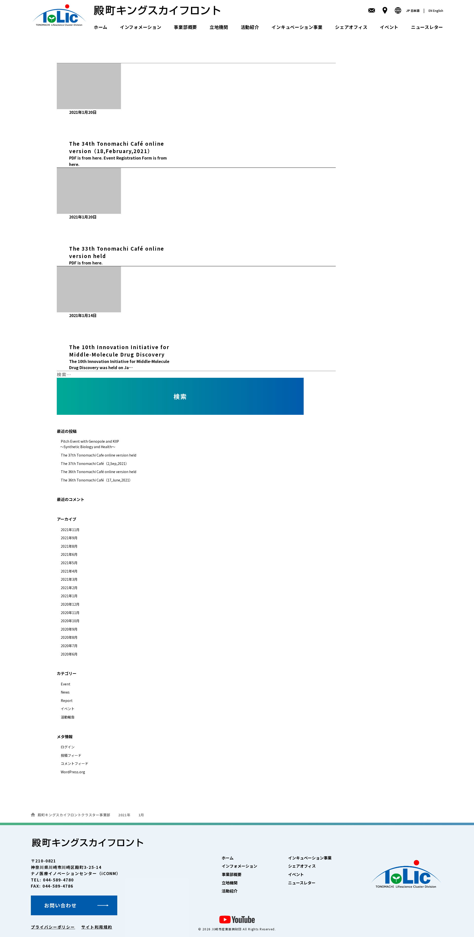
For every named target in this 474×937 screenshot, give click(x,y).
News (65, 692)
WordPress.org (73, 771)
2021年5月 (69, 562)
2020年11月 (70, 612)
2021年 (124, 814)
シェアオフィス (351, 27)
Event (85, 120)
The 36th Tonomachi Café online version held (98, 471)
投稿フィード (71, 755)
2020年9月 (69, 629)
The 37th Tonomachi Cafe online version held (98, 455)
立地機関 (219, 27)
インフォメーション (140, 27)
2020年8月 (69, 637)
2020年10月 (70, 620)
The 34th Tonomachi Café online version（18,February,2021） (116, 147)
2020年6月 (69, 654)
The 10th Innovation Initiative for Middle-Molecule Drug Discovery (119, 350)
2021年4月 (69, 571)
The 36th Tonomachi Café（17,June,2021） (97, 480)
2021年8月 (69, 546)
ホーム (100, 27)
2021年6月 (69, 554)
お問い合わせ (60, 905)
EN (436, 10)
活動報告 (68, 717)
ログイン (68, 746)
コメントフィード (74, 763)
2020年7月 (69, 645)
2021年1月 (69, 595)
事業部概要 (185, 27)
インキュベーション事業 (297, 27)
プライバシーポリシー (53, 927)
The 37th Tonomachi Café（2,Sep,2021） (95, 463)
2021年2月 (69, 587)
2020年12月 (70, 604)
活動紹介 (250, 27)
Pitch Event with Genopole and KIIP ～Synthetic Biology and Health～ (88, 444)
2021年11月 (70, 529)
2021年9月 (69, 537)
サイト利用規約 (96, 927)
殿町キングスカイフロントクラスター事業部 (74, 814)
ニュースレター (427, 27)
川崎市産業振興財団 (227, 929)
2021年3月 (69, 579)
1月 (141, 814)
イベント (389, 27)
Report (85, 225)
